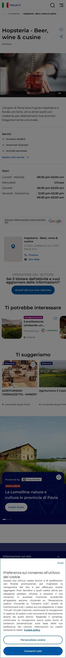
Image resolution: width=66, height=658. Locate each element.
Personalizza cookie (33, 639)
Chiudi (60, 562)
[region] (33, 608)
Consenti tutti (33, 651)
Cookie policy (32, 630)
